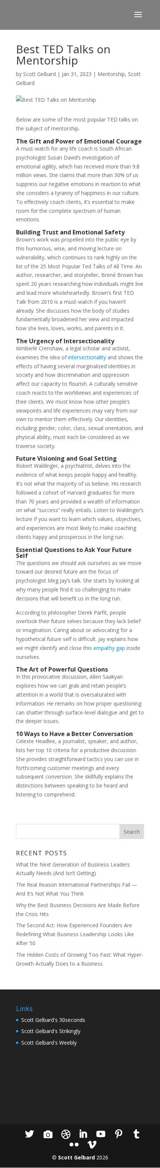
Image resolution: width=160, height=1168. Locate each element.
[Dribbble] (65, 1134)
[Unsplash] (48, 1134)
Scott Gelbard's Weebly (49, 1042)
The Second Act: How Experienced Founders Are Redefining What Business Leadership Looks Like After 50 (75, 934)
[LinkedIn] (83, 1134)
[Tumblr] (136, 1134)
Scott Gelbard (39, 74)
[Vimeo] (91, 1145)
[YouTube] (100, 1134)
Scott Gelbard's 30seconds (53, 1019)
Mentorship (111, 74)
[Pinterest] (118, 1134)
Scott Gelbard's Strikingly (50, 1031)
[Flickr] (74, 1145)
